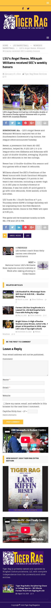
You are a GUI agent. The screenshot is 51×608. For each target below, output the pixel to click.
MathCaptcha (12, 415)
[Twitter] (28, 8)
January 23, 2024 (13, 74)
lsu (27, 235)
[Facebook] (23, 8)
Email (6, 387)
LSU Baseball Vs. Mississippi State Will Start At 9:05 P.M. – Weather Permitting (30, 294)
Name (6, 379)
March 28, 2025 (23, 299)
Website (6, 395)
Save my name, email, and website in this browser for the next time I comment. (25, 405)
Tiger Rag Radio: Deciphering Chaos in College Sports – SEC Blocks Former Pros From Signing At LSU (31, 588)
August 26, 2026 (23, 593)
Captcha (7, 411)
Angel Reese (15, 235)
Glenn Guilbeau (37, 299)
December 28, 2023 (24, 331)
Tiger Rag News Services (35, 74)
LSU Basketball (21, 45)
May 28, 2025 (22, 315)
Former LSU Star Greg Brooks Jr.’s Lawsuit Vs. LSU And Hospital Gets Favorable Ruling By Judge (30, 310)
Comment (8, 359)
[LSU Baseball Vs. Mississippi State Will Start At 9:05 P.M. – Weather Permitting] (8, 294)
